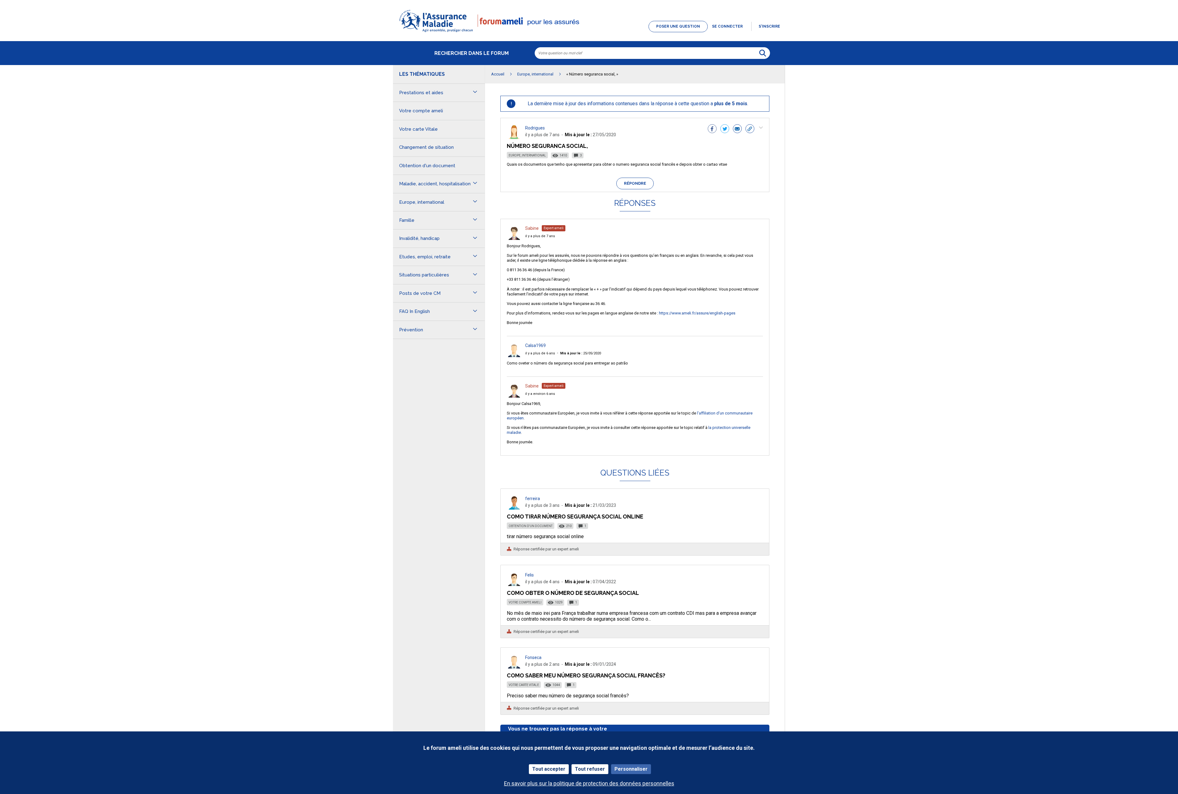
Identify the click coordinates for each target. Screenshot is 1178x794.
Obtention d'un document (530, 526)
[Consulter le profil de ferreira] (514, 508)
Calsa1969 (535, 345)
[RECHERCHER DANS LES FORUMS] (762, 53)
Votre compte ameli (525, 602)
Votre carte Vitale (524, 685)
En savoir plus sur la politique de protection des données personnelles (589, 783)
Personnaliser (631, 769)
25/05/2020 (580, 353)
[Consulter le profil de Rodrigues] (514, 137)
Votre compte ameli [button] (421, 111)
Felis (529, 574)
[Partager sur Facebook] (712, 129)
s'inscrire (769, 26)
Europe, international (527, 155)
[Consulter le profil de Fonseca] (514, 667)
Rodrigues (535, 127)
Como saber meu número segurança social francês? (586, 675)
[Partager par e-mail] (737, 129)
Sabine (532, 228)
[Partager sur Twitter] (724, 129)
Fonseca (533, 657)
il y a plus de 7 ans (540, 236)
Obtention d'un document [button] (427, 165)
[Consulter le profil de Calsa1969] (514, 355)
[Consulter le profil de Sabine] (514, 238)
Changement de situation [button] (426, 147)
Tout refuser (590, 769)
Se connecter (727, 26)
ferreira (532, 498)
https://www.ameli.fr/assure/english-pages (697, 313)
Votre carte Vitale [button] (418, 129)
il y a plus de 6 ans (540, 353)
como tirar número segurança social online (575, 516)
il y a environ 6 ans (540, 394)
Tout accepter (548, 769)
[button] (589, 32)
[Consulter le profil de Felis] (514, 584)
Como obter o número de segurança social (573, 593)
